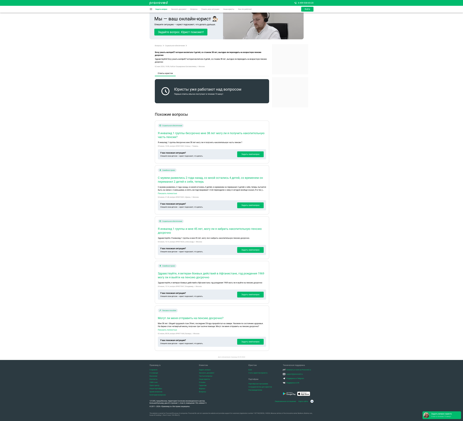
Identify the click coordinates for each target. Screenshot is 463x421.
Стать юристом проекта (257, 373)
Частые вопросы (205, 376)
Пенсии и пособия (169, 310)
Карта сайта (303, 401)
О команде (154, 373)
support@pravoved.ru (294, 374)
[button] (441, 415)
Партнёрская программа (258, 384)
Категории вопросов (158, 395)
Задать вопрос (161, 9)
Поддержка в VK (292, 383)
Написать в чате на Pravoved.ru (298, 370)
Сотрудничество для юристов (260, 387)
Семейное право (168, 170)
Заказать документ (179, 9)
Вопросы (193, 9)
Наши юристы (228, 9)
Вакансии (153, 376)
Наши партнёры (156, 389)
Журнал (202, 389)
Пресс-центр (154, 385)
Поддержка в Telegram (295, 378)
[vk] (311, 401)
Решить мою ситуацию (210, 9)
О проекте (153, 370)
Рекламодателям (255, 390)
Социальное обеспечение (175, 46)
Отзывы (202, 382)
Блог (250, 370)
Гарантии (202, 385)
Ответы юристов (165, 73)
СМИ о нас (154, 382)
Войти (307, 9)
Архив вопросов (156, 392)
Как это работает (245, 9)
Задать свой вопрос (250, 154)
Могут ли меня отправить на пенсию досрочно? (190, 318)
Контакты (153, 379)
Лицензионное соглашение (285, 401)
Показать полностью (167, 193)
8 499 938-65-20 (305, 3)
